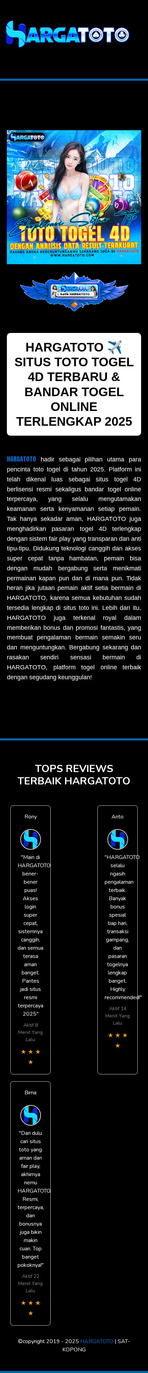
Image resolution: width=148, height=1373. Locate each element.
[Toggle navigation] (7, 56)
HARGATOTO (21, 459)
